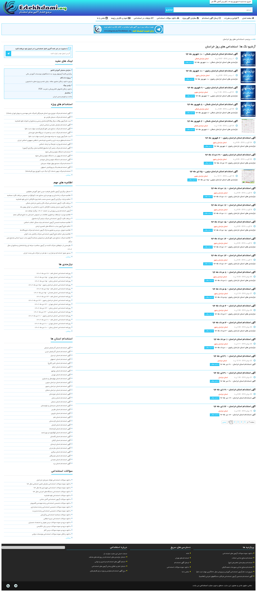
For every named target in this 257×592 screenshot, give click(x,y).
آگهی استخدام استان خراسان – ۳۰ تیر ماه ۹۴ (234, 373)
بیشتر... (68, 175)
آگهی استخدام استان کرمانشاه (60, 429)
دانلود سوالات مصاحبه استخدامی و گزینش (56, 515)
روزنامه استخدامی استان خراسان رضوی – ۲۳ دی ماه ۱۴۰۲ (49, 300)
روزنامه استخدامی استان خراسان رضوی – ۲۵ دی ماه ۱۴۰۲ (49, 285)
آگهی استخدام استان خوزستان (60, 394)
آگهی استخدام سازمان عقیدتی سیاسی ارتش (55, 125)
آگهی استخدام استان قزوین (61, 413)
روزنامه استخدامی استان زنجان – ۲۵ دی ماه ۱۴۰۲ (53, 281)
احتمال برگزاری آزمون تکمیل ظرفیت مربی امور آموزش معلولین (48, 192)
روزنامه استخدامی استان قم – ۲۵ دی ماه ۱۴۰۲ (53, 289)
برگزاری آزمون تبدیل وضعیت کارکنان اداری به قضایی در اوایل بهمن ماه (45, 207)
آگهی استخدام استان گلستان (60, 437)
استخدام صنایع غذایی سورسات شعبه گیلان (237, 567)
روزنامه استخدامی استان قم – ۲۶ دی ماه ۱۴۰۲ (53, 273)
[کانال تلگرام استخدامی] (128, 30)
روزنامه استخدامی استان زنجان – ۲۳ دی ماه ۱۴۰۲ (53, 308)
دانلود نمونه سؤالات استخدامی (178, 567)
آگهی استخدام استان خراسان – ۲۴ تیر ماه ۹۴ (234, 406)
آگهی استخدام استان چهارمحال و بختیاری (56, 379)
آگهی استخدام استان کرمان (61, 425)
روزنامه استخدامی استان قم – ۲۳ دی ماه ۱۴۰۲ (53, 297)
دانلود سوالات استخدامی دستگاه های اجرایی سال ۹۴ (52, 492)
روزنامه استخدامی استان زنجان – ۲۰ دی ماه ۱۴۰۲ (53, 328)
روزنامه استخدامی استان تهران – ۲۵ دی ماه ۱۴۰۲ (52, 277)
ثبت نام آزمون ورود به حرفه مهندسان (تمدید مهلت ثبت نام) (50, 137)
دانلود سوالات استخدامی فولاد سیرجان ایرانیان (54, 480)
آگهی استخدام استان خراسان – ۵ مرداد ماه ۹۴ (234, 289)
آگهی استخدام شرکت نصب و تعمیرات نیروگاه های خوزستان (49, 133)
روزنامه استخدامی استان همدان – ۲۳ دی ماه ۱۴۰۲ (52, 312)
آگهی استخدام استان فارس (61, 410)
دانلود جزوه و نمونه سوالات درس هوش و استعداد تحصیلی (50, 523)
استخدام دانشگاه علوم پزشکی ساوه (58, 152)
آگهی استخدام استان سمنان (61, 402)
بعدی (224, 422)
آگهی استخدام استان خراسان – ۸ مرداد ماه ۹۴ (234, 272)
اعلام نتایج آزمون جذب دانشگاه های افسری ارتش (53, 226)
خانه (254, 39)
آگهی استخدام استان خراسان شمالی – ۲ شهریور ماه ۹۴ (212, 121)
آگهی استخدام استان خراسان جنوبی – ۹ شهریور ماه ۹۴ (212, 87)
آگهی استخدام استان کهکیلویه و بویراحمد (56, 433)
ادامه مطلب (189, 62)
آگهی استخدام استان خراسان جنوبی (58, 383)
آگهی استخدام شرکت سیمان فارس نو (57, 117)
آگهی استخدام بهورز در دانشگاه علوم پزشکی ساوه (53, 156)
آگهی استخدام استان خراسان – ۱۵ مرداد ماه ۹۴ (233, 222)
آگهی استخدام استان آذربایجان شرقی (57, 348)
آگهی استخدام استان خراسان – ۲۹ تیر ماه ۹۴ (234, 389)
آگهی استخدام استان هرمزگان (60, 456)
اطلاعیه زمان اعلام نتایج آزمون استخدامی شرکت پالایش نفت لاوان (47, 234)
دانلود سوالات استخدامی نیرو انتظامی (57, 519)
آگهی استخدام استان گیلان (61, 441)
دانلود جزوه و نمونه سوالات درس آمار (57, 530)
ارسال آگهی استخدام (210, 18)
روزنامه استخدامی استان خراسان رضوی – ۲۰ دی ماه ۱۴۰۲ (49, 316)
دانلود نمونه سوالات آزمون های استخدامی (238, 554)
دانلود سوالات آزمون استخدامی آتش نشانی (55, 499)
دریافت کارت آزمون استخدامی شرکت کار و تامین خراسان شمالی (48, 203)
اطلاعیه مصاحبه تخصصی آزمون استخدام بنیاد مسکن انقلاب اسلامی (47, 223)
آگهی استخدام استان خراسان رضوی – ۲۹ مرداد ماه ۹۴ (230, 155)
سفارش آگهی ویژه (189, 18)
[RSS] (8, 586)
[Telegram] (15, 586)
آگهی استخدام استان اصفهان (60, 359)
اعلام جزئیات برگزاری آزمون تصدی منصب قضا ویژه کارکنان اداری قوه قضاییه (43, 199)
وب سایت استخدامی (208, 586)
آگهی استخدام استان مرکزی (61, 452)
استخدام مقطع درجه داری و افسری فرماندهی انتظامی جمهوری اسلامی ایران (44, 140)
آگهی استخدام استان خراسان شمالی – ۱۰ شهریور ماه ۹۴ (212, 54)
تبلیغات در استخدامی (142, 18)
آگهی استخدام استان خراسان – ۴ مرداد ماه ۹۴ (234, 306)
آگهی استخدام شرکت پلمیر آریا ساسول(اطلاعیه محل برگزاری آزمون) (47, 148)
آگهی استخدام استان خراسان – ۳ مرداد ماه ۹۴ (234, 322)
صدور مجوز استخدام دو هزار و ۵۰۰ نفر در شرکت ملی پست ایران (47, 253)
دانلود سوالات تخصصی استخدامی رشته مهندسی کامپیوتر (50, 503)
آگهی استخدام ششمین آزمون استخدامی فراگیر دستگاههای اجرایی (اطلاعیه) (226, 577)
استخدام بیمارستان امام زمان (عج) (240, 563)
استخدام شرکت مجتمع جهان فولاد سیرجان (56, 164)
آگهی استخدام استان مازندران (60, 448)
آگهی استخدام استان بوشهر (61, 371)
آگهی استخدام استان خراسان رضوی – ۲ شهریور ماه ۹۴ (230, 138)
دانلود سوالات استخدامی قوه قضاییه (57, 496)
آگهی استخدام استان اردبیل (61, 356)
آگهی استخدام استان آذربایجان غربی (58, 352)
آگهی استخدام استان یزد (62, 464)
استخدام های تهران (182, 558)
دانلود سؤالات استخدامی (167, 18)
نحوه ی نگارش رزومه (119, 18)
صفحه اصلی (247, 18)
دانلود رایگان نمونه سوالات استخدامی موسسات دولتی (51, 534)
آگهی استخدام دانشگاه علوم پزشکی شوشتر (55, 160)
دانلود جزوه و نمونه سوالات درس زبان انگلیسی (54, 526)
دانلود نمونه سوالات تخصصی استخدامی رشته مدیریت (51, 511)
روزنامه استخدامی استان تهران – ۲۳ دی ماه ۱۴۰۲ (52, 304)
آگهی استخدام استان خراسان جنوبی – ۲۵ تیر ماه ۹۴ (214, 171)
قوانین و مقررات (231, 18)
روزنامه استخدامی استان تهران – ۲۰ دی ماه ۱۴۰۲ (52, 324)
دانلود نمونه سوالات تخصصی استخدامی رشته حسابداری (51, 507)
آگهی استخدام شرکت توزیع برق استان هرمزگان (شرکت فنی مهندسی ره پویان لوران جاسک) (38, 113)
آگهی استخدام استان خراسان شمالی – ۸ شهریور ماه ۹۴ (212, 104)
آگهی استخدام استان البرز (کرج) (59, 363)
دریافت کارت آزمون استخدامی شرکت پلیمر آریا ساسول (51, 219)
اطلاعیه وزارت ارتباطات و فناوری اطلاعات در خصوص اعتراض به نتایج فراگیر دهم (42, 215)
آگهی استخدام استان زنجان (61, 398)
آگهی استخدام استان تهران (61, 375)
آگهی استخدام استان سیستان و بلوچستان (56, 406)
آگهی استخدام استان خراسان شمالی (58, 390)
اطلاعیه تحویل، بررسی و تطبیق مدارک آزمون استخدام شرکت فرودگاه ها (45, 230)
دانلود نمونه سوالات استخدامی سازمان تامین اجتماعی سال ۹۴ (49, 484)
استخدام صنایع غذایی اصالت (242, 558)
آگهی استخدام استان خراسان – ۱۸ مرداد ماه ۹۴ (233, 188)
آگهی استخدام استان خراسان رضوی (58, 386)
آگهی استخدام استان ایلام (61, 367)
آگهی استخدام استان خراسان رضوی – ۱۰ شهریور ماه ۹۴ (212, 71)
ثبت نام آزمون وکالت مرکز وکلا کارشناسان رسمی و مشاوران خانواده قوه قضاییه (43, 121)
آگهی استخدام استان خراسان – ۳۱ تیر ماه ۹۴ (234, 356)
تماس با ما (101, 18)
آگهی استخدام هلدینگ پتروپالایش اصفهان (56, 167)
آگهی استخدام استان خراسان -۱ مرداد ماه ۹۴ (235, 339)
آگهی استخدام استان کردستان (60, 421)
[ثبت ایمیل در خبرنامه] (8, 53)
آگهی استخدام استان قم (62, 417)
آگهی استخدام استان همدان (61, 460)
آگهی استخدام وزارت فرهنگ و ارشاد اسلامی (55, 144)
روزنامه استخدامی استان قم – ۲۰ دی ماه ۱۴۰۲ (53, 320)
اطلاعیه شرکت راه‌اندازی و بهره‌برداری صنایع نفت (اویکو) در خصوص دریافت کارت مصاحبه (39, 196)
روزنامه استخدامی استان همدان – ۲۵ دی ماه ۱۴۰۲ (52, 293)
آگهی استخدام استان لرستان (60, 444)
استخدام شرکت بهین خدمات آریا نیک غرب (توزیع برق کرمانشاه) (48, 171)
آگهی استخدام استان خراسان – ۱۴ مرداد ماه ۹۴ (233, 238)
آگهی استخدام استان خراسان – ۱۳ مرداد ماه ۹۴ (233, 255)
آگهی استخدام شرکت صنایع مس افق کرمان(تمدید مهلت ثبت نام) (48, 129)
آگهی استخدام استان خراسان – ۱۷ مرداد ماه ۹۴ (233, 205)
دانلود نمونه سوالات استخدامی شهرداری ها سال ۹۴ (52, 488)
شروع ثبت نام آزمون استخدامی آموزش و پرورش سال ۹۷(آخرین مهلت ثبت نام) (224, 572)
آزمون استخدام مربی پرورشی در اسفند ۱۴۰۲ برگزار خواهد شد (48, 211)
